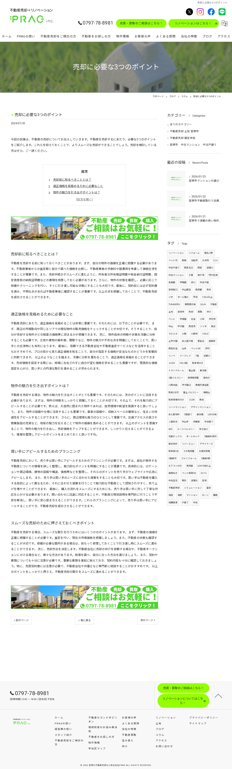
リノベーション (176, 253)
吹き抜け (203, 429)
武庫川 (207, 356)
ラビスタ (173, 334)
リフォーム (194, 253)
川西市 (194, 334)
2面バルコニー (176, 378)
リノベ (172, 356)
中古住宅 (173, 480)
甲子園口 (186, 385)
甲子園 (181, 326)
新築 (184, 260)
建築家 (212, 341)
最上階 (192, 370)
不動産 (213, 304)
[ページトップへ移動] (218, 695)
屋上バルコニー (191, 392)
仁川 (215, 260)
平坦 (195, 297)
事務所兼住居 (202, 385)
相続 (180, 495)
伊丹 (207, 348)
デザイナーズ (206, 444)
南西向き (173, 473)
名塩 (193, 319)
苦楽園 (172, 282)
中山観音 (186, 289)
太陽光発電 (204, 451)
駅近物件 (173, 444)
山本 (184, 348)
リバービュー (188, 444)
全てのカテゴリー (181, 124)
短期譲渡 (173, 502)
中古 (195, 502)
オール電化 (183, 297)
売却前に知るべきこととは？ (72, 179)
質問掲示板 (190, 304)
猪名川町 (208, 253)
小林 (202, 319)
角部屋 (198, 289)
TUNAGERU (174, 304)
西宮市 (192, 326)
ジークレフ (185, 356)
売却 (191, 312)
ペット (172, 319)
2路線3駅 (205, 458)
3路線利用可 (210, 436)
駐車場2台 (174, 451)
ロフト (204, 473)
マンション (192, 495)
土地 (171, 312)
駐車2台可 (174, 392)
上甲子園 (173, 341)
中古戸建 (204, 282)
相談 (171, 495)
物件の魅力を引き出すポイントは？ (76, 192)
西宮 (200, 267)
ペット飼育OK (189, 473)
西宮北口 (188, 267)
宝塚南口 (173, 289)
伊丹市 (212, 319)
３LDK (192, 399)
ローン (205, 495)
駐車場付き (197, 363)
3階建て (188, 414)
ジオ (171, 297)
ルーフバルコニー (186, 429)
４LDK (172, 363)
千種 (191, 275)
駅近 (213, 326)
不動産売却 (174, 488)
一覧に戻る (84, 620)
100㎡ (205, 334)
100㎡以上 (207, 297)
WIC (171, 429)
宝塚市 (181, 312)
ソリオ (203, 326)
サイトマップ (198, 723)
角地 (201, 399)
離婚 (215, 495)
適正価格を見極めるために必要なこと (78, 186)
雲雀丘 (201, 341)
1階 (197, 356)
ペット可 (173, 260)
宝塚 (204, 480)
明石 (184, 480)
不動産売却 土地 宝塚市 (184, 131)
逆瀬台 (194, 480)
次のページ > (147, 620)
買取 (200, 312)
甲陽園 (183, 282)
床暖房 (196, 421)
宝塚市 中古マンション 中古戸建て (193, 144)
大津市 (205, 260)
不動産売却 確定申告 (182, 138)
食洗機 (200, 414)
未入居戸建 (187, 341)
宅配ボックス (175, 436)
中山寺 (185, 421)
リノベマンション (177, 407)
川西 (184, 334)
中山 (171, 326)
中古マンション (176, 275)
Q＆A (203, 304)
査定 (208, 488)
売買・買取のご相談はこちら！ (141, 23)
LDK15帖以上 (204, 466)
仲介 (209, 312)
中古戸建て (174, 267)
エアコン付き (175, 466)
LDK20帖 (212, 414)
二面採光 (173, 421)
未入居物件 (174, 414)
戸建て (185, 502)
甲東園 (183, 319)
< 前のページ (21, 620)
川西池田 (173, 385)
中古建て (208, 421)
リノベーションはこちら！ (193, 23)
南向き (206, 378)
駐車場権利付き (176, 399)
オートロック (193, 436)
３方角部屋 (188, 451)
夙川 (193, 282)
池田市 (194, 260)
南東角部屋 (193, 378)
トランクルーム (176, 370)
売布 (209, 289)
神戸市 (201, 275)
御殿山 (206, 392)
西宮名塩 (173, 348)
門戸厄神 (213, 275)
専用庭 (189, 466)
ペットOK (196, 348)
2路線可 (173, 458)
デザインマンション (201, 407)
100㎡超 (183, 363)
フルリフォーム (188, 458)
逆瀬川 (210, 267)
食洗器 (203, 370)
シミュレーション (193, 488)
